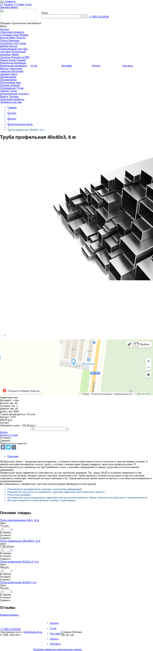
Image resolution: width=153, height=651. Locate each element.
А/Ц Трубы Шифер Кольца (13, 44)
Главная (12, 107)
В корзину (5, 532)
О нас (53, 628)
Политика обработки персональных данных (57, 649)
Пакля (13, 74)
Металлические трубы (20, 124)
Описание (12, 456)
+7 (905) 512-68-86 (98, 16)
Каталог (11, 113)
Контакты (55, 643)
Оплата (54, 638)
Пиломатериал (8, 79)
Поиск (44, 13)
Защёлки (5, 57)
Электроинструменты (12, 32)
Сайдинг (5, 90)
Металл (4, 68)
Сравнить (5, 440)
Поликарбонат (8, 88)
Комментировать (9, 614)
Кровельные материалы (13, 65)
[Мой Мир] (14, 447)
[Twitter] (8, 447)
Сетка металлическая (9, 92)
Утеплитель (6, 43)
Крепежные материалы (13, 62)
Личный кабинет (9, 7)
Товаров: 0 (9, 4)
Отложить (5, 437)
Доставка (55, 633)
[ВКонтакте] (3, 447)
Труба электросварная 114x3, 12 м (19, 520)
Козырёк (21, 60)
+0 (1, 4)
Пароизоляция (8, 76)
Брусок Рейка (7, 37)
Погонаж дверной (10, 85)
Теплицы (14, 96)
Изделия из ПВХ (20, 57)
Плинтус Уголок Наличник (13, 39)
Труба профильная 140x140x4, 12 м (20, 541)
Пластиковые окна (10, 82)
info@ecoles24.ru (32, 632)
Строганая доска (9, 34)
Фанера (24, 34)
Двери (15, 54)
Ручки (20, 88)
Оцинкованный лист (11, 48)
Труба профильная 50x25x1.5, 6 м (19, 561)
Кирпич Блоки (8, 60)
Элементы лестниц (11, 102)
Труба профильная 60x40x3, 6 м (18, 582)
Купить (4, 432)
